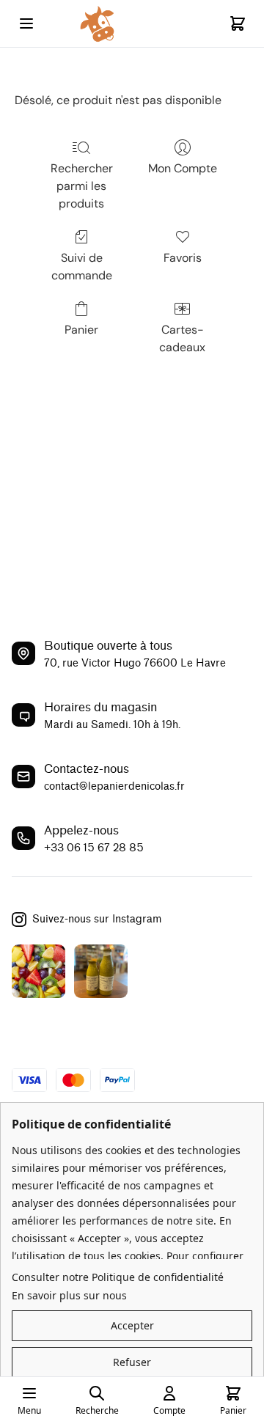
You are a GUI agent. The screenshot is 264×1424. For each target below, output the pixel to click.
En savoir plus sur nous (69, 1295)
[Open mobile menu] (26, 23)
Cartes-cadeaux (182, 338)
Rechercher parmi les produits (82, 186)
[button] (132, 1325)
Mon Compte (182, 168)
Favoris (183, 257)
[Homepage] (132, 24)
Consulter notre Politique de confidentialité (118, 1277)
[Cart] (237, 23)
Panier (81, 329)
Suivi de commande (81, 266)
